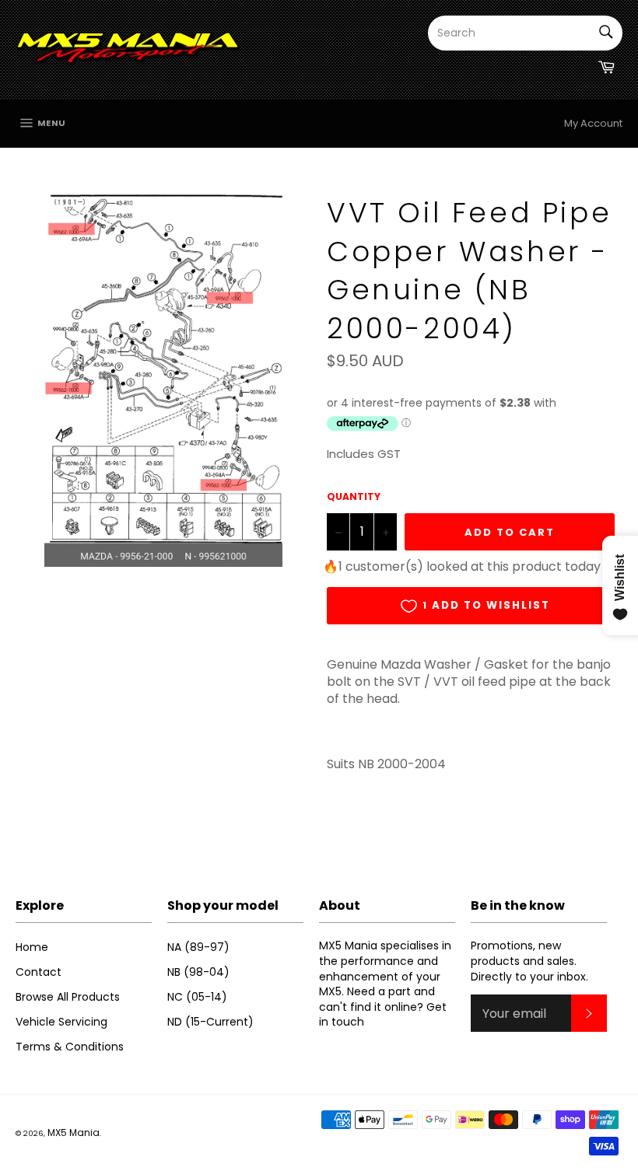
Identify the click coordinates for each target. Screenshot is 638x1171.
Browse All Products (68, 997)
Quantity (353, 497)
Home (32, 947)
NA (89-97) (198, 947)
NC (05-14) (197, 997)
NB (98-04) (198, 972)
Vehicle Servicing (61, 1021)
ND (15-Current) (210, 1021)
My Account (593, 123)
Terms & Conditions (70, 1046)
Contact (38, 972)
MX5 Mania (73, 1132)
